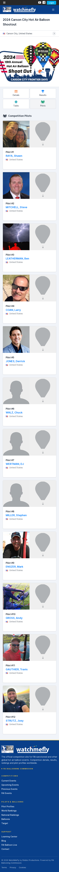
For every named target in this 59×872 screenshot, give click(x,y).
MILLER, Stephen (16, 515)
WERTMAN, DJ (15, 463)
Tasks (16, 105)
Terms (4, 867)
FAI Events (6, 793)
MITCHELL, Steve (16, 207)
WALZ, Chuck (14, 412)
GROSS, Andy (14, 617)
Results (42, 95)
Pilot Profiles (7, 806)
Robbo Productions (30, 860)
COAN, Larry (13, 309)
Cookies (22, 867)
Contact (5, 849)
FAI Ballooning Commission (18, 769)
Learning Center (9, 836)
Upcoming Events (10, 785)
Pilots (43, 105)
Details (16, 95)
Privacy (13, 867)
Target (4, 823)
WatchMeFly (14, 860)
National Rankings (10, 815)
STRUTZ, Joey (14, 720)
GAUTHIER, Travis (17, 669)
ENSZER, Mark (14, 566)
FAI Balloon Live (9, 845)
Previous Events (9, 789)
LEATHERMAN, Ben (17, 258)
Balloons (5, 819)
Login (51, 3)
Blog (3, 840)
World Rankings (9, 810)
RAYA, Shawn (14, 155)
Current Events (8, 780)
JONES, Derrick (15, 361)
